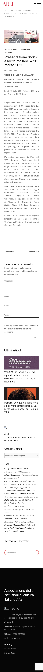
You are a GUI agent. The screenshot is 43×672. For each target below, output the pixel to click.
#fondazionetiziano (29, 475)
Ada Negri (14, 487)
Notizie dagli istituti (24, 522)
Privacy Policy (10, 653)
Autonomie (21, 491)
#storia (21, 484)
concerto (8, 497)
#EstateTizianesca (11, 475)
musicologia (9, 522)
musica (24, 519)
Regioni (31, 525)
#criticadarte (24, 472)
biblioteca (31, 491)
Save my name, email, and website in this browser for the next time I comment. (21, 329)
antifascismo (9, 491)
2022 (34, 484)
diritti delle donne (12, 500)
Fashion (21, 503)
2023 (6, 487)
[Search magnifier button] (36, 551)
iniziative (24, 516)
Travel (7, 531)
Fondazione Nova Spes (13, 506)
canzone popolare (26, 494)
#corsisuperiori (10, 472)
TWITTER (24, 541)
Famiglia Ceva (10, 503)
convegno (18, 497)
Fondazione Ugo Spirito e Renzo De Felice (19, 511)
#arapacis (8, 469)
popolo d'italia (20, 525)
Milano (16, 519)
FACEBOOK (10, 541)
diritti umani (27, 500)
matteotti (8, 519)
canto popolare (10, 494)
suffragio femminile (24, 528)
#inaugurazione (10, 478)
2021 (28, 484)
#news (13, 484)
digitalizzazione (30, 497)
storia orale (9, 528)
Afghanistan (25, 487)
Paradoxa (8, 525)
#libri (6, 484)
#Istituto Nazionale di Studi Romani (19, 481)
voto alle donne (17, 531)
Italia (32, 516)
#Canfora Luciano (21, 469)
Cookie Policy (10, 649)
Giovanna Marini (11, 516)
